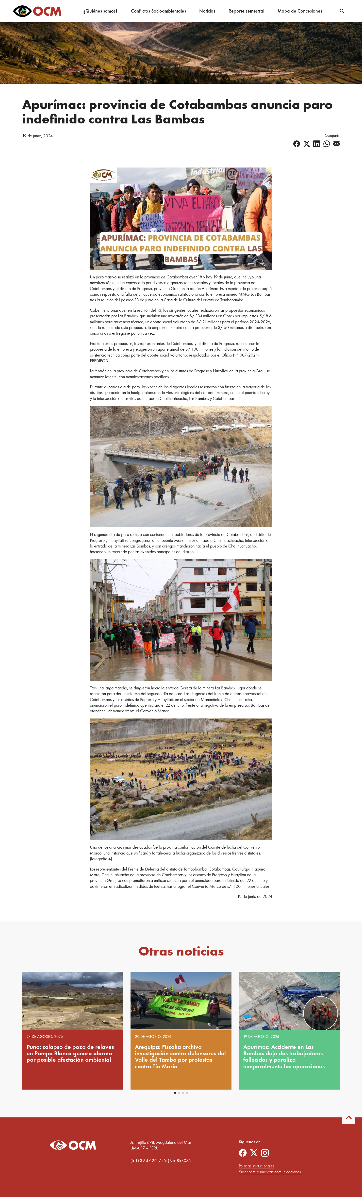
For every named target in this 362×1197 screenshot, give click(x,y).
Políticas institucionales (256, 1166)
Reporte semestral (246, 11)
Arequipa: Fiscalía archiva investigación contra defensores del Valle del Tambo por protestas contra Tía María (180, 1056)
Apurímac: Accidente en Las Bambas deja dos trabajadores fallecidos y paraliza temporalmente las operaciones (284, 1056)
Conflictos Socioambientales (158, 11)
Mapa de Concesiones (300, 11)
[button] (175, 1093)
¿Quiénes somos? (100, 11)
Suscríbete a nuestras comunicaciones (270, 1172)
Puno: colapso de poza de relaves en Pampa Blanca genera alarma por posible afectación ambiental (70, 1053)
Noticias (207, 11)
